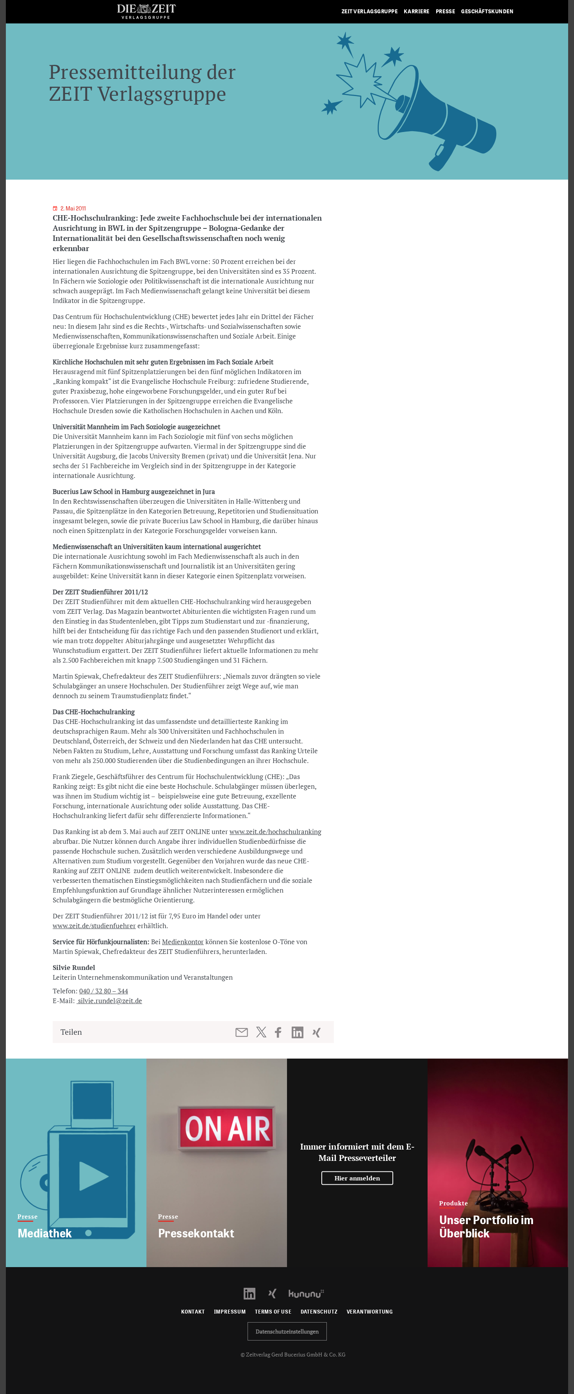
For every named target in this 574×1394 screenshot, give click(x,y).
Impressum (230, 1312)
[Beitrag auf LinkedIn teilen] (298, 1032)
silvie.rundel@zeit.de (109, 1000)
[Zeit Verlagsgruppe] (146, 11)
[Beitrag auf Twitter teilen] (261, 1032)
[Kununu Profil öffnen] (310, 1293)
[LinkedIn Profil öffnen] (254, 1293)
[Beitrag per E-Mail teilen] (242, 1032)
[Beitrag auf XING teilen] (317, 1032)
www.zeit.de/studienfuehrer (94, 925)
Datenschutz (319, 1312)
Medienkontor (183, 941)
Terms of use (273, 1312)
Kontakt (193, 1312)
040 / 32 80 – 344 (103, 990)
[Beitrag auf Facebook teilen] (282, 1032)
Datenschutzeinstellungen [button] (287, 1331)
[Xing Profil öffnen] (277, 1293)
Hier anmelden (357, 1178)
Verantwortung (370, 1312)
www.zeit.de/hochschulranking (275, 831)
